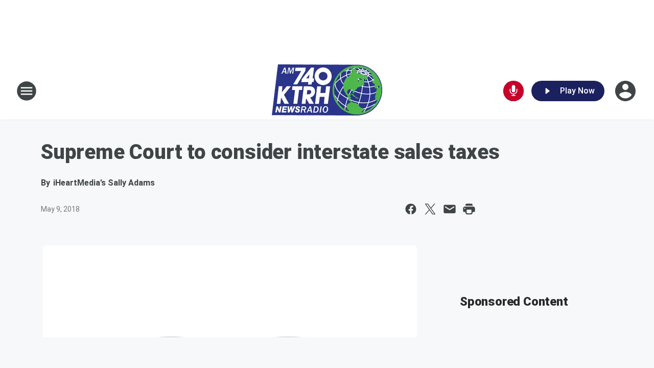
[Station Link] (327, 91)
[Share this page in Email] (449, 209)
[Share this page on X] (430, 209)
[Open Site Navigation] (26, 91)
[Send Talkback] (513, 91)
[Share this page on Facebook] (411, 209)
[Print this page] (469, 209)
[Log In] (626, 91)
